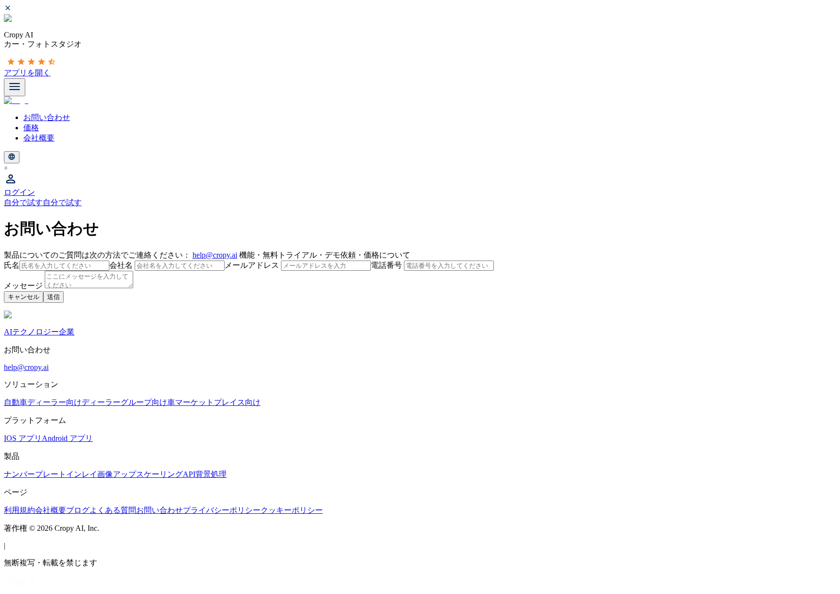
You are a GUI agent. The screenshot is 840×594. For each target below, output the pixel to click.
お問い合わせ (46, 117)
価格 (31, 127)
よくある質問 (112, 510)
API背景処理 (205, 474)
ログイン (19, 192)
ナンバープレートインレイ (50, 474)
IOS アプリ (23, 438)
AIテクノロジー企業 (39, 332)
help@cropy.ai (214, 255)
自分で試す (23, 202)
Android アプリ (67, 438)
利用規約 (19, 510)
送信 (53, 296)
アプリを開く (27, 73)
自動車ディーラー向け (43, 402)
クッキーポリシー (292, 510)
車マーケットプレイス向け (214, 402)
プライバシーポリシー (222, 510)
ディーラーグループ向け (124, 402)
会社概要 (38, 138)
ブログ (77, 510)
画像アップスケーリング (140, 474)
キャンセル (23, 296)
